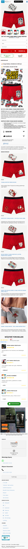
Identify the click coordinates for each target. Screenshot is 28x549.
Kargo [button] (8, 136)
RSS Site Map (7, 518)
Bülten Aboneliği (7, 533)
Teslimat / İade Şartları (8, 485)
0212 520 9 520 (7, 472)
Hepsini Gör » (4, 341)
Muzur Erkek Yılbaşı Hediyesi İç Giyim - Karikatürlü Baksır (11, 255)
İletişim (4, 492)
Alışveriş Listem (6, 530)
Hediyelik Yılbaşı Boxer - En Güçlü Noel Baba (13, 218)
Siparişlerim (5, 528)
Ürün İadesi (5, 495)
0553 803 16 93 (7, 463)
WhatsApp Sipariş (7, 56)
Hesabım (5, 525)
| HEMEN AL (14, 51)
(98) (15, 37)
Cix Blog (5, 520)
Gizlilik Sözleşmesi (7, 487)
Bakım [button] (8, 131)
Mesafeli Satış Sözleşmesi (9, 490)
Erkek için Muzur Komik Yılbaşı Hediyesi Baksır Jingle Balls (13, 291)
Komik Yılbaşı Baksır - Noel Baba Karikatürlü (13, 326)
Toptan (14, 477)
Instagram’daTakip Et (14, 453)
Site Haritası (5, 497)
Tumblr (6, 513)
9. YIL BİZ (5, 482)
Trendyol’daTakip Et (14, 445)
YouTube (7, 515)
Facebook (7, 508)
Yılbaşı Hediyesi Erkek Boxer (8, 182)
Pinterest (7, 510)
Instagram (7, 502)
